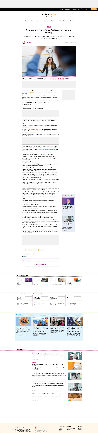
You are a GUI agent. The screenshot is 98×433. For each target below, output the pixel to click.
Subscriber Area (75, 9)
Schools (24, 256)
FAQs (60, 430)
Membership (80, 428)
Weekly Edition (63, 20)
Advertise (69, 429)
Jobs (32, 20)
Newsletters (80, 429)
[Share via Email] (61, 79)
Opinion (38, 20)
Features (46, 20)
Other (71, 20)
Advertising (67, 9)
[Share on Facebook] (53, 79)
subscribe (94, 9)
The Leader (53, 20)
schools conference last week (34, 129)
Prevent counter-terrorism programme (47, 149)
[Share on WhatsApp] (51, 79)
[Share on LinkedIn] (58, 79)
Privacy (60, 429)
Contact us (61, 428)
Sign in (86, 9)
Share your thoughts (41, 264)
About (61, 9)
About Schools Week (71, 428)
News (26, 20)
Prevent (32, 92)
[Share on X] (56, 79)
